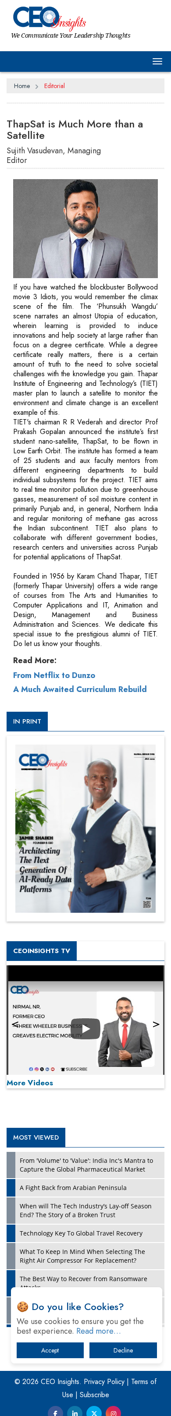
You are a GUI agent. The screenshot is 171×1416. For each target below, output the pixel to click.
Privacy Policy (104, 1382)
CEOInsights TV (41, 951)
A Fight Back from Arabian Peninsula (73, 1187)
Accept (50, 1350)
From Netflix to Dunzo (54, 675)
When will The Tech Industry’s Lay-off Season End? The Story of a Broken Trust (86, 1210)
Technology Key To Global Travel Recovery (81, 1233)
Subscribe (94, 1395)
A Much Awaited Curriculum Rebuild (80, 689)
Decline (123, 1350)
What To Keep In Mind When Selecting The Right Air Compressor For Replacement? (82, 1255)
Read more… (98, 1331)
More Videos (30, 1082)
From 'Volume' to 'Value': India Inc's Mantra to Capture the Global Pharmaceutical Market (86, 1164)
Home (22, 85)
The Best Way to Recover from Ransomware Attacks (83, 1283)
